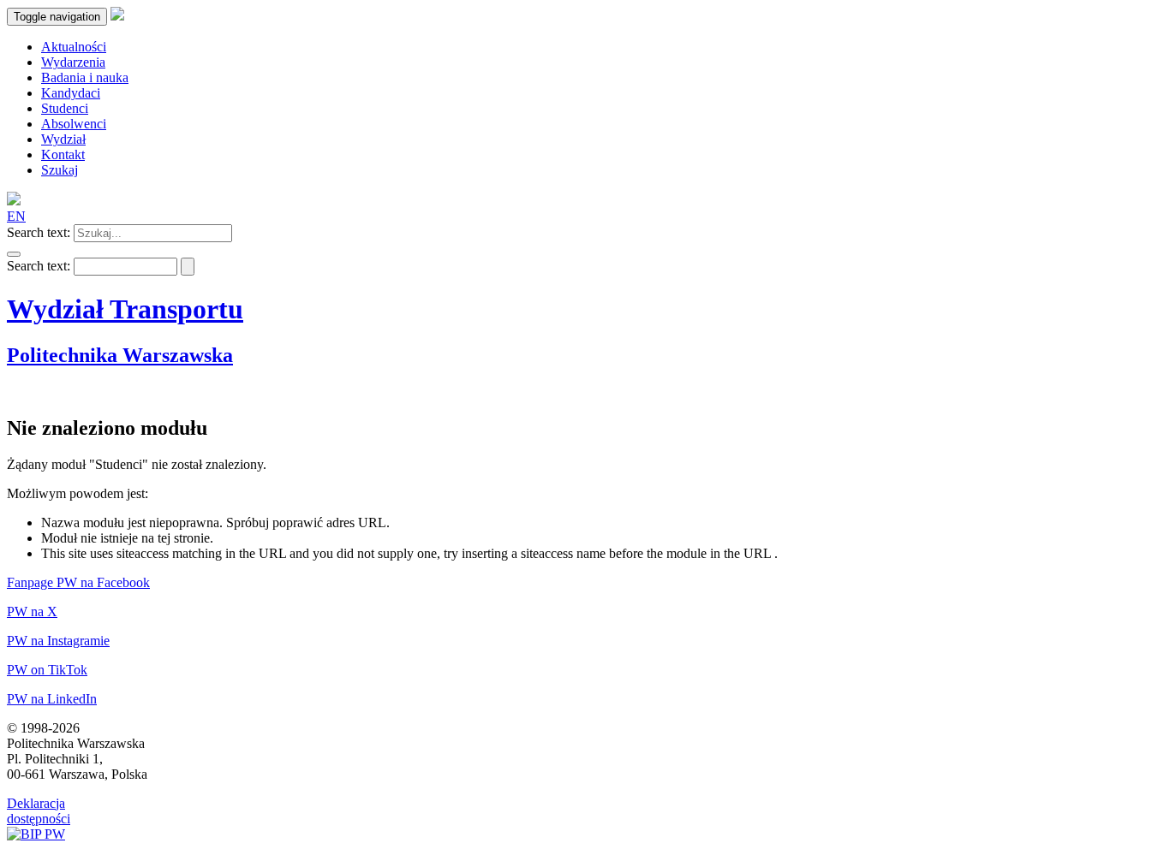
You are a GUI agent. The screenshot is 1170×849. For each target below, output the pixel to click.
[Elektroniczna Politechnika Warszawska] (117, 16)
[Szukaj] (14, 254)
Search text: (38, 232)
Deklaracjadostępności (38, 811)
